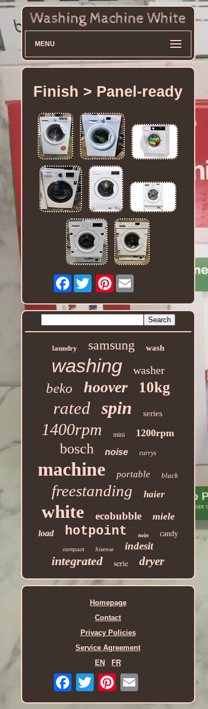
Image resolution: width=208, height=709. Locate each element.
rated (71, 408)
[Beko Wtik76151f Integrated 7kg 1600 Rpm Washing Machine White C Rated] (106, 189)
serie (121, 563)
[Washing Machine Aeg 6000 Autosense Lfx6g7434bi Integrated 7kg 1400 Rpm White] (154, 142)
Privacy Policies (108, 632)
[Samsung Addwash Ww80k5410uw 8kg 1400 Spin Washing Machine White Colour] (60, 189)
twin (143, 535)
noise (116, 452)
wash (155, 347)
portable (133, 474)
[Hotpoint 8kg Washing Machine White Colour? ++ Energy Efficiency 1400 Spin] (102, 137)
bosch (77, 449)
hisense (104, 549)
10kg (154, 387)
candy (169, 534)
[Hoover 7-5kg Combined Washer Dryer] (55, 137)
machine (71, 469)
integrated (77, 561)
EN (100, 662)
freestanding (92, 491)
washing (87, 365)
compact (73, 549)
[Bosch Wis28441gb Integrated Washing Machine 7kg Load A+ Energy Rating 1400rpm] (132, 242)
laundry (64, 348)
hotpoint (96, 531)
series (153, 413)
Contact (108, 617)
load (46, 533)
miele (164, 516)
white (63, 512)
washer (149, 370)
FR (116, 662)
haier (154, 494)
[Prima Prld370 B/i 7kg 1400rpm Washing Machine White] (153, 197)
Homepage (108, 602)
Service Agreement (107, 647)
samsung (111, 345)
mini (119, 434)
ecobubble (118, 516)
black (169, 475)
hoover (106, 387)
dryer (151, 561)
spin (117, 408)
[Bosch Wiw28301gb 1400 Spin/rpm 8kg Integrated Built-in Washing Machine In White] (87, 242)
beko (59, 388)
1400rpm (72, 429)
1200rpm (155, 432)
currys (147, 453)
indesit (139, 546)
